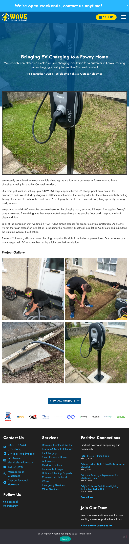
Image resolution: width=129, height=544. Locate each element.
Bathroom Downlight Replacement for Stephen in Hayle (99, 477)
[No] (123, 536)
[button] (123, 17)
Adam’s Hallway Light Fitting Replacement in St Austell (102, 465)
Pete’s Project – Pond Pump (95, 455)
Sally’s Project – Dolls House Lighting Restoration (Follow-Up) (99, 488)
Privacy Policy (85, 533)
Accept (65, 539)
